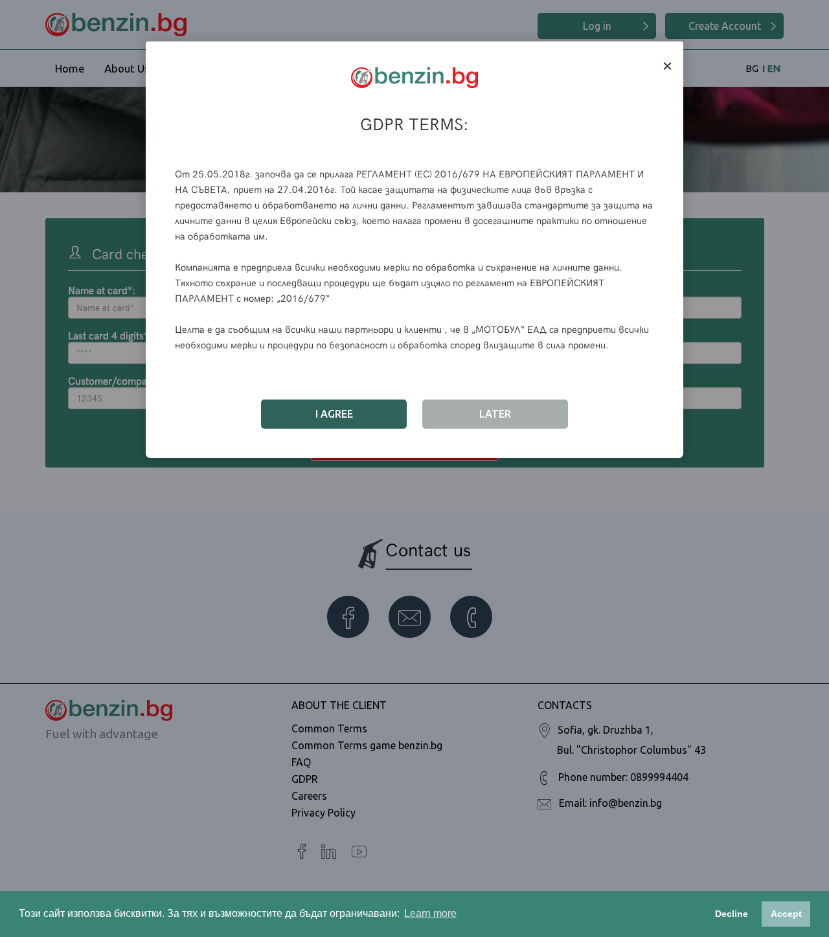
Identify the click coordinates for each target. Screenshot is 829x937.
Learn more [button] (430, 913)
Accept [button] (786, 914)
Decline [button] (731, 914)
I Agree (334, 414)
